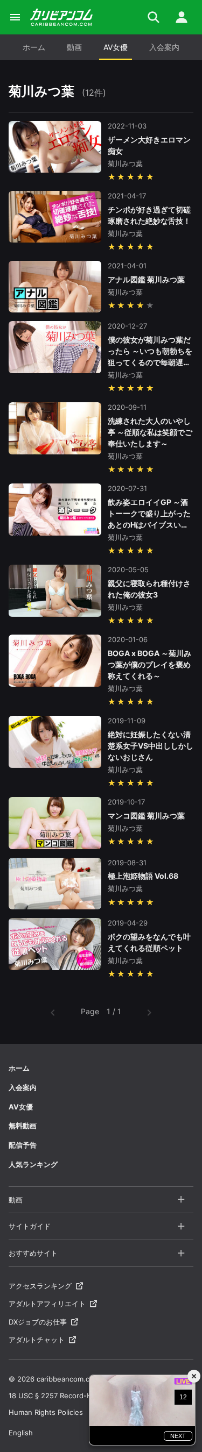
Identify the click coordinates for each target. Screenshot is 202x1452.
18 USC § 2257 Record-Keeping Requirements (86, 1395)
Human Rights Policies (46, 1412)
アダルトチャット (37, 1339)
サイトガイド (30, 1226)
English (21, 1432)
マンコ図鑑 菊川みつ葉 (146, 815)
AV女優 (115, 47)
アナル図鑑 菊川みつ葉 (146, 279)
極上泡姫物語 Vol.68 (143, 875)
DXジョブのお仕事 (38, 1322)
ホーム (34, 47)
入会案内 (164, 47)
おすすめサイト (33, 1253)
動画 (74, 47)
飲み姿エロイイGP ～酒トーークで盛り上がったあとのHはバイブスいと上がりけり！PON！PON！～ (149, 524)
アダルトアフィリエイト (47, 1303)
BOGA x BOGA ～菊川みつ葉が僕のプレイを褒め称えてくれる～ (149, 664)
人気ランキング (33, 1164)
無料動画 (23, 1125)
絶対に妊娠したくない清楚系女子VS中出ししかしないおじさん (150, 745)
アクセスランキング (40, 1286)
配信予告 (23, 1145)
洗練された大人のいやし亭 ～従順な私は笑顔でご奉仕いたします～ (150, 432)
